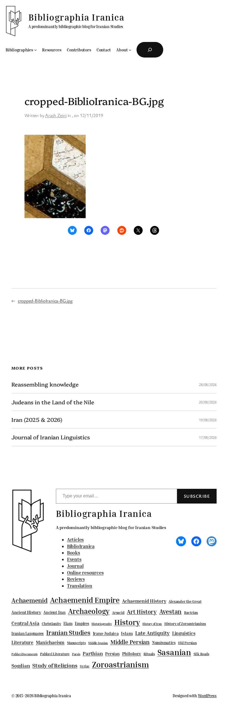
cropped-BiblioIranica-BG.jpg (45, 300)
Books (73, 552)
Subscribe (197, 496)
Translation (79, 586)
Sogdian (20, 666)
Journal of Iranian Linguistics (50, 437)
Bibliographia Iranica (76, 17)
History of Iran (152, 624)
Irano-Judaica (106, 633)
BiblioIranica (81, 546)
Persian (112, 653)
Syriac (85, 666)
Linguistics (183, 633)
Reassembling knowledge (45, 384)
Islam (127, 633)
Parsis (76, 654)
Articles (75, 539)
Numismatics (164, 642)
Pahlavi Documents (24, 654)
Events (74, 559)
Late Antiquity (152, 633)
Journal (75, 566)
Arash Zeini (56, 115)
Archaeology (89, 611)
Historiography (101, 624)
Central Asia (25, 623)
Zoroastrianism (120, 664)
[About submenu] (130, 49)
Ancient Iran (54, 612)
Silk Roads (201, 654)
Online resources (85, 573)
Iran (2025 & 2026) (36, 420)
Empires (82, 623)
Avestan (170, 611)
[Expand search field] (150, 50)
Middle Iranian (98, 643)
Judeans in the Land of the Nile (52, 402)
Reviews (76, 579)
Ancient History (26, 612)
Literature (22, 642)
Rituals (149, 654)
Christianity (51, 623)
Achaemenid (29, 600)
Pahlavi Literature (55, 654)
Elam (67, 623)
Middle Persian (130, 642)
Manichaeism (50, 642)
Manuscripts (76, 643)
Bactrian (191, 612)
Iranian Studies (68, 632)
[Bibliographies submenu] (35, 49)
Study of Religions (54, 665)
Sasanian (174, 652)
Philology (131, 653)
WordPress (207, 695)
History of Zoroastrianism (185, 623)
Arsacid (118, 613)
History (127, 622)
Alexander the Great (184, 601)
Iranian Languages (27, 633)
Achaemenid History (144, 601)
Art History (142, 611)
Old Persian (187, 643)
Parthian (93, 653)
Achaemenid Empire (85, 600)
